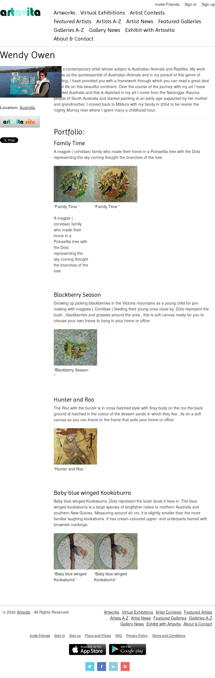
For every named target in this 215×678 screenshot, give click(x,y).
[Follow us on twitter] (89, 667)
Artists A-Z (108, 21)
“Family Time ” (67, 206)
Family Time (69, 143)
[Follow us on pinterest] (125, 667)
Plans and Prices (98, 635)
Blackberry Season (77, 294)
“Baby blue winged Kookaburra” (70, 576)
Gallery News (104, 30)
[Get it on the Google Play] (127, 650)
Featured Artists (72, 21)
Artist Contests (147, 13)
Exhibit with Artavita (150, 30)
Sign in (190, 4)
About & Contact (74, 39)
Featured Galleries (179, 21)
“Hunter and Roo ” (70, 469)
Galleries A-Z (69, 30)
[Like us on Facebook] (101, 667)
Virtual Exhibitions (102, 13)
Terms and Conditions (168, 635)
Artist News (139, 21)
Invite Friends (167, 4)
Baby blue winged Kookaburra (92, 492)
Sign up (208, 4)
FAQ (118, 635)
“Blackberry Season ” (71, 372)
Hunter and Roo (74, 399)
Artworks (64, 13)
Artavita (23, 612)
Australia (27, 107)
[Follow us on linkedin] (113, 667)
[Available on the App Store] (87, 650)
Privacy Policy (137, 635)
